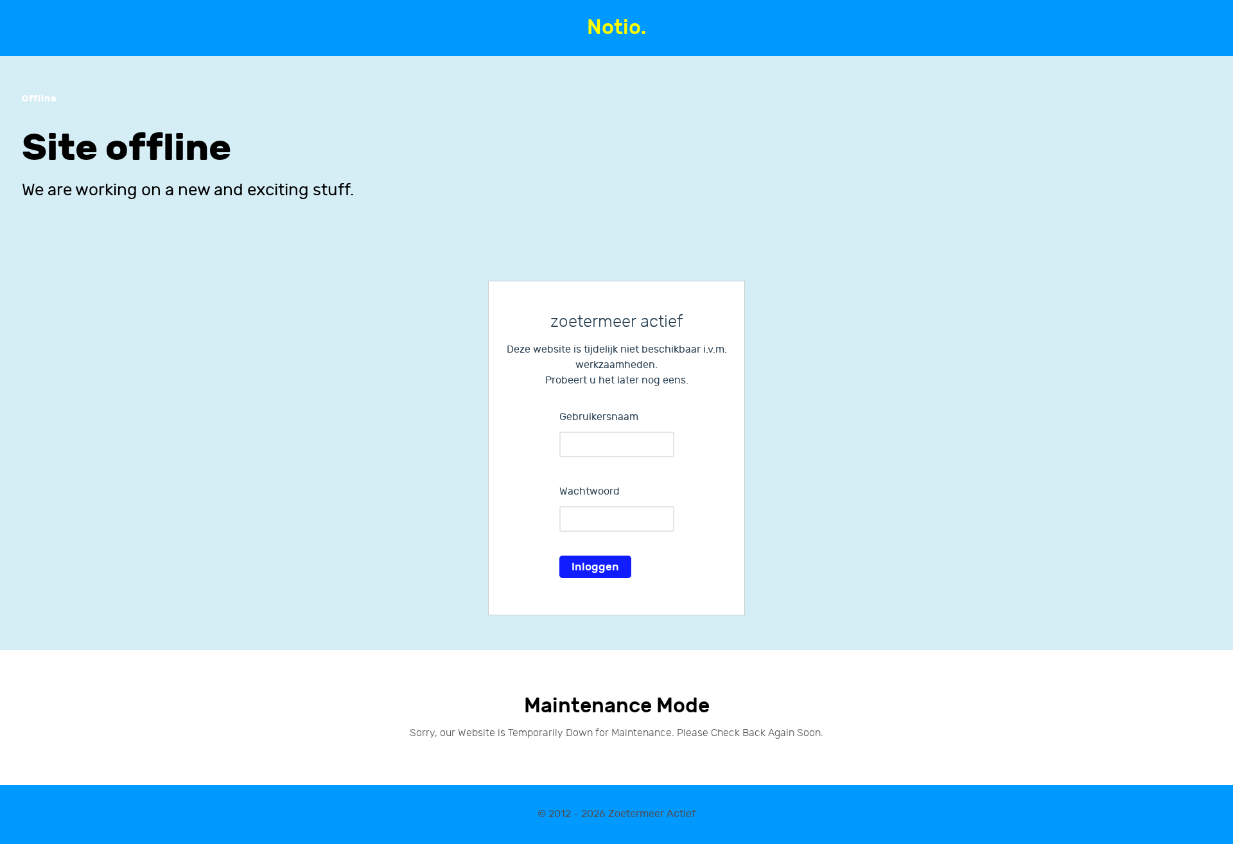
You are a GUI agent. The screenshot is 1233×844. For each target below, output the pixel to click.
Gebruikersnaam (598, 417)
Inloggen (595, 567)
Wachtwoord (589, 492)
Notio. (616, 27)
